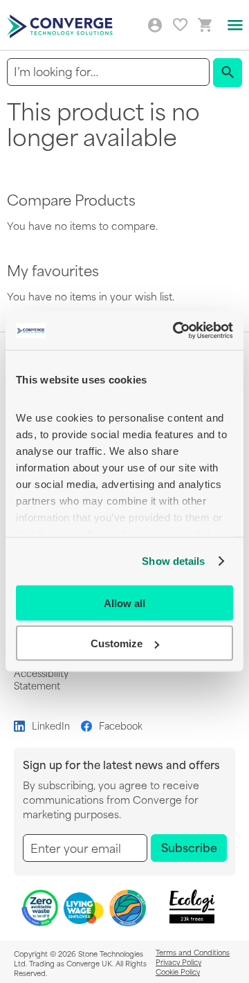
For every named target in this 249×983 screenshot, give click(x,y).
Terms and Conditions (193, 951)
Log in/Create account (155, 25)
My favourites (180, 24)
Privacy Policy (178, 961)
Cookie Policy (178, 971)
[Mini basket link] (205, 25)
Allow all (124, 602)
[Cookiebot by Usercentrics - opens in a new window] (175, 331)
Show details (173, 561)
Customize (116, 643)
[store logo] (61, 25)
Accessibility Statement (41, 678)
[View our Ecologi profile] (191, 906)
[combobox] (108, 71)
